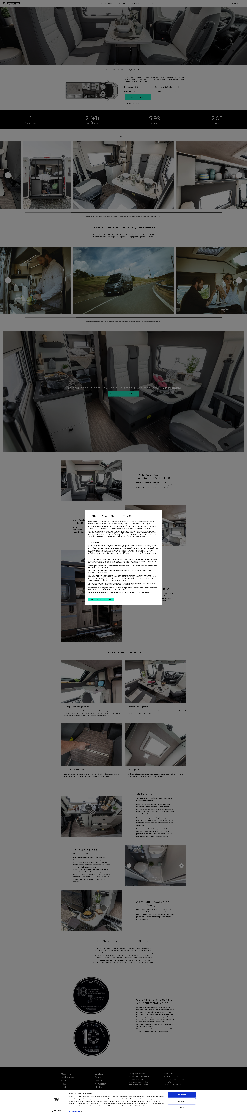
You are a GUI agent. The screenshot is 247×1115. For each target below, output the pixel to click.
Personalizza (181, 1101)
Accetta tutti (182, 1095)
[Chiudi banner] (200, 1092)
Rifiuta (182, 1107)
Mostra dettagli (74, 1111)
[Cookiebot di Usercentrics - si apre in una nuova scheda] (56, 1111)
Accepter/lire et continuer (101, 599)
